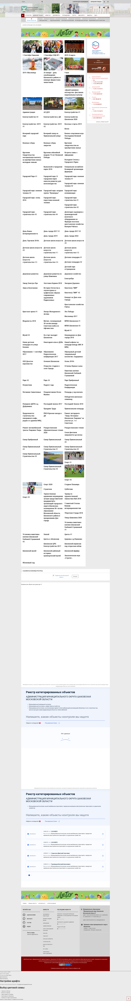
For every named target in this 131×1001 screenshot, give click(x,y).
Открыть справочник (101, 121)
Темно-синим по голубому (7, 994)
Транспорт (45, 936)
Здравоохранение (47, 926)
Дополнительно (3, 976)
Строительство (46, 941)
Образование (46, 923)
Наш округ (81, 15)
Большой (30, 984)
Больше (75, 576)
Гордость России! (61, 926)
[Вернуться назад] (129, 999)
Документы (56, 15)
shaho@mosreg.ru (100, 920)
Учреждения (65, 15)
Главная (24, 903)
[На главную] (22, 15)
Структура (28, 15)
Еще (95, 15)
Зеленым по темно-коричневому (9, 997)
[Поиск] (42, 1)
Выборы (89, 15)
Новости (47, 15)
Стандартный (20, 984)
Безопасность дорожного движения (65, 922)
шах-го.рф (29, 959)
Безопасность (42, 903)
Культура (45, 933)
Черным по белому (5, 991)
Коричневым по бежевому (7, 996)
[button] (104, 1)
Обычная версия (4, 978)
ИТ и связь (45, 949)
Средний (25, 984)
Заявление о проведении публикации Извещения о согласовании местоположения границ (67, 915)
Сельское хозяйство (48, 938)
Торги (74, 15)
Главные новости (32, 903)
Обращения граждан (96, 1)
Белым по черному (5, 992)
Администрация (38, 15)
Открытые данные (51, 903)
